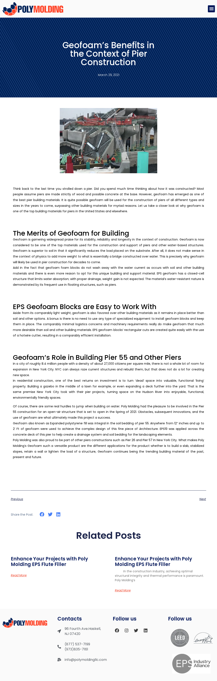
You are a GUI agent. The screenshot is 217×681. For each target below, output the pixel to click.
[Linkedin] (145, 630)
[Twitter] (136, 630)
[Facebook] (117, 630)
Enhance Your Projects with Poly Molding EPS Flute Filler (49, 562)
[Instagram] (126, 630)
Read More (19, 575)
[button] (211, 8)
